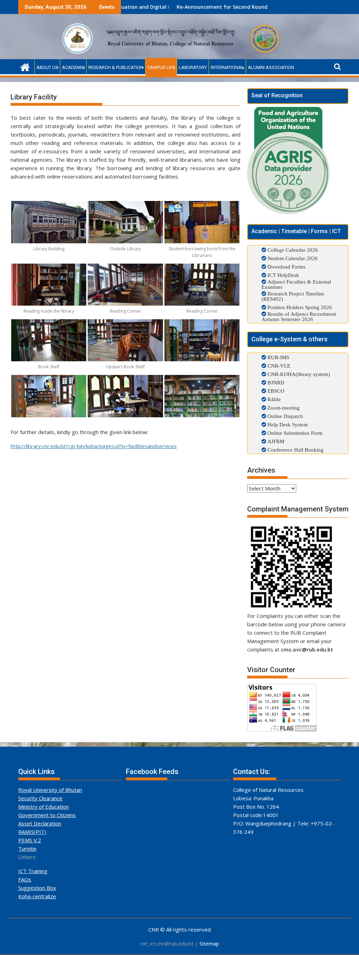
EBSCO (275, 390)
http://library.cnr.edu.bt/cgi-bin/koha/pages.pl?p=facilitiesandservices (94, 445)
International (227, 67)
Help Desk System (287, 424)
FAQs (24, 879)
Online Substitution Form (294, 432)
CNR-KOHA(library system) (298, 374)
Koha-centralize (37, 896)
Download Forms (286, 266)
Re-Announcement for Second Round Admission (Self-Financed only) (225, 7)
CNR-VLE (278, 365)
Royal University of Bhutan (50, 789)
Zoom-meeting (283, 407)
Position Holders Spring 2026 (299, 307)
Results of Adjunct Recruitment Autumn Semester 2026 (299, 316)
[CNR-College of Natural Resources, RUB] (25, 66)
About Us (47, 67)
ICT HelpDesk (283, 275)
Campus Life (161, 67)
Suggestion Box (37, 887)
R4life (273, 399)
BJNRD (275, 382)
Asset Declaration (39, 823)
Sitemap (209, 943)
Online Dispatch (284, 416)
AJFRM (275, 441)
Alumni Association (271, 67)
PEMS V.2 (29, 840)
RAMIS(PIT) (32, 831)
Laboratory (193, 67)
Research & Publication (115, 67)
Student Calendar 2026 (292, 258)
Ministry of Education (43, 806)
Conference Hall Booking (295, 449)
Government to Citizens (47, 814)
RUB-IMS (277, 357)
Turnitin (27, 848)
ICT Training (32, 870)
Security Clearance (40, 798)
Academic (73, 67)
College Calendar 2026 (292, 249)
